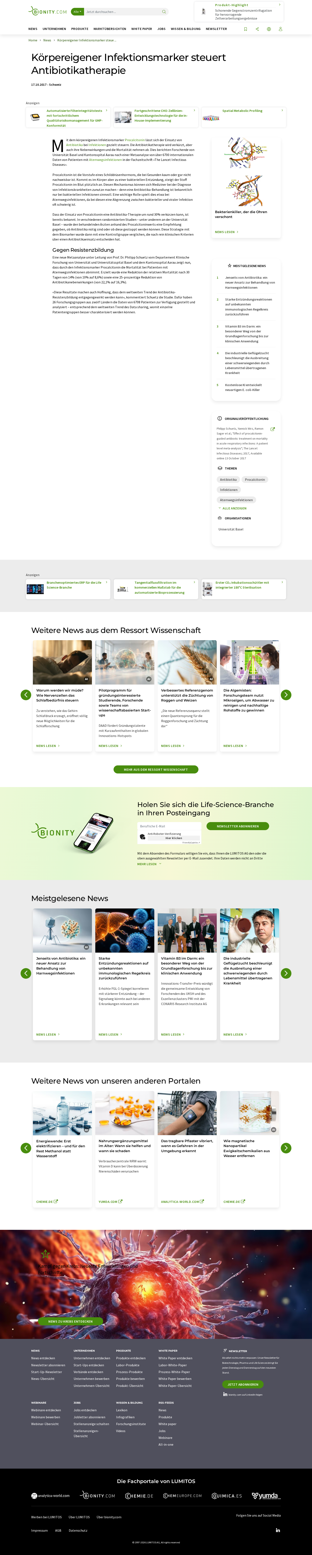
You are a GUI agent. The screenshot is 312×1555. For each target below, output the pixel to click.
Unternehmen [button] (54, 29)
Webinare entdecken (46, 1410)
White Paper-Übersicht (175, 1385)
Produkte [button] (80, 29)
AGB (58, 1530)
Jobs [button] (161, 29)
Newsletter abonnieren (238, 826)
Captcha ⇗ (191, 842)
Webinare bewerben (45, 1417)
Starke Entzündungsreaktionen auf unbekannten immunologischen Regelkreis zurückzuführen (248, 306)
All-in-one (166, 1444)
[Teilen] (257, 29)
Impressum (39, 1530)
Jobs (162, 1431)
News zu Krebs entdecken (70, 1321)
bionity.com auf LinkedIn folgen (245, 1394)
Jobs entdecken (85, 1410)
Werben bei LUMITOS (46, 1517)
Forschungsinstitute (131, 1424)
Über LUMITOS (79, 1517)
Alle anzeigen (234, 508)
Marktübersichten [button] (110, 29)
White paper (167, 1424)
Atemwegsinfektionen (105, 159)
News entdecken (43, 1358)
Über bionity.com (109, 1517)
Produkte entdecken (131, 1358)
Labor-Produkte (127, 1365)
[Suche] (164, 12)
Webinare (165, 1437)
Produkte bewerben (130, 1378)
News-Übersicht (43, 1378)
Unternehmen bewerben (91, 1378)
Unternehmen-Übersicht (92, 1385)
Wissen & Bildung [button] (186, 29)
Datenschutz (78, 1530)
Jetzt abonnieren (243, 1384)
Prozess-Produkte (129, 1372)
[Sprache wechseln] (269, 29)
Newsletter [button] (216, 29)
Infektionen (97, 145)
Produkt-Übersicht (129, 1385)
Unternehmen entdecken (92, 1358)
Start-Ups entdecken (89, 1365)
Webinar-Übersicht (45, 1424)
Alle (76, 12)
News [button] (33, 29)
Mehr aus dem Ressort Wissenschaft (156, 769)
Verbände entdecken (88, 1372)
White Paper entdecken (175, 1358)
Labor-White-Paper (173, 1365)
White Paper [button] (141, 29)
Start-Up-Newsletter (46, 1372)
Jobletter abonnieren (89, 1417)
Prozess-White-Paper (174, 1372)
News (162, 1410)
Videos (120, 1431)
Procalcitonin (135, 140)
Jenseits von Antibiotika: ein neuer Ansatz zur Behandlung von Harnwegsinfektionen (250, 282)
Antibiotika (74, 145)
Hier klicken (174, 838)
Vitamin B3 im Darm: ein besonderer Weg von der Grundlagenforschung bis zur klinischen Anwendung (246, 333)
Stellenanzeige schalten (91, 1424)
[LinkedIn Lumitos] (278, 1530)
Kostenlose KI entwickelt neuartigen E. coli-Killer (243, 387)
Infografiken (125, 1417)
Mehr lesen (147, 864)
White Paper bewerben (175, 1378)
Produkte (165, 1417)
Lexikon (121, 1410)
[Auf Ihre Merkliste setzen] (246, 29)
